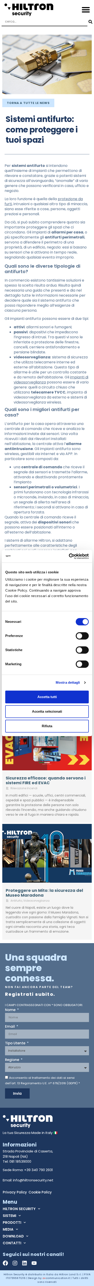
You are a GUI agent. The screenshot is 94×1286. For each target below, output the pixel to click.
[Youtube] (34, 1263)
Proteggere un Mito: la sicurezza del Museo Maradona (44, 893)
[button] (85, 9)
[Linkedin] (24, 1263)
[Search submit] (89, 22)
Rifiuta (47, 726)
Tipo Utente (15, 1043)
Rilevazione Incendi (23, 788)
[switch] (82, 635)
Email (10, 1027)
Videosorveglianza (36, 901)
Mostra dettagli (68, 682)
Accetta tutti (47, 697)
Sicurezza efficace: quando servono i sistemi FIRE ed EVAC (46, 780)
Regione (12, 1060)
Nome (10, 1010)
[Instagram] (15, 1263)
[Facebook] (5, 1263)
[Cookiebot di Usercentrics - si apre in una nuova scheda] (69, 556)
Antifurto (16, 901)
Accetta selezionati (47, 711)
